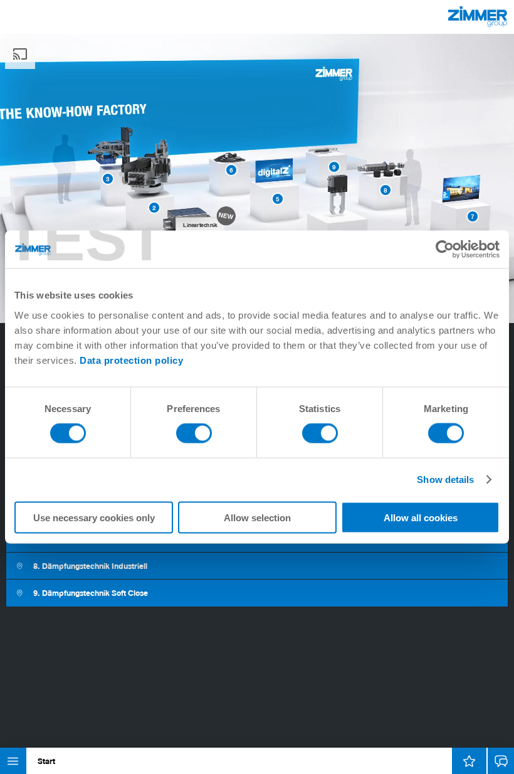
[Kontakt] (501, 761)
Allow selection (257, 517)
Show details (445, 479)
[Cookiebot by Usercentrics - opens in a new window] (445, 249)
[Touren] (469, 761)
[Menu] (13, 761)
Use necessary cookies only (94, 517)
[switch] (194, 433)
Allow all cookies (421, 517)
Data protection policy (131, 359)
